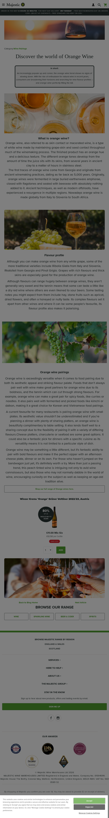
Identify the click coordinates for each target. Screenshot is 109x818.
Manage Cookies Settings (89, 813)
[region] (54, 806)
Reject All (89, 807)
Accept (89, 800)
